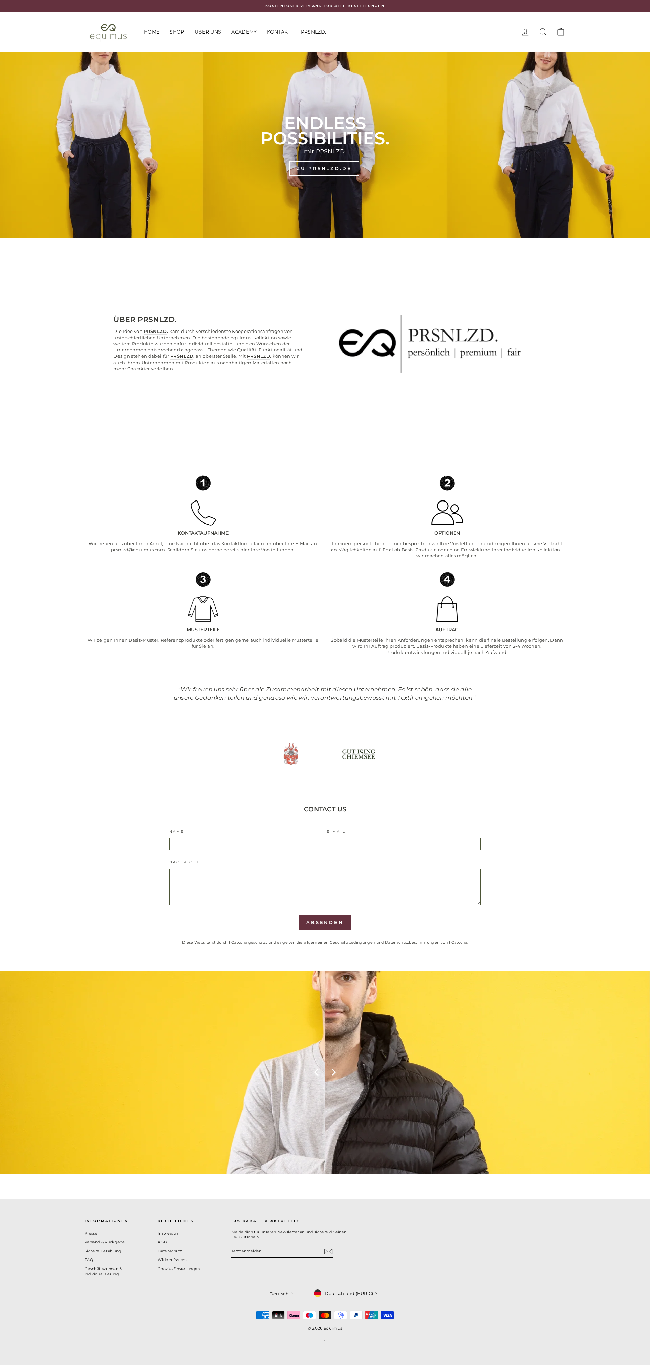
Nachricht (184, 862)
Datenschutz (170, 1251)
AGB (162, 1242)
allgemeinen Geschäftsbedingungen (339, 942)
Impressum (169, 1233)
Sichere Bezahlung (103, 1251)
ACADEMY (244, 32)
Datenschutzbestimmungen (412, 942)
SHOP (177, 32)
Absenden (325, 922)
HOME (151, 32)
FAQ (89, 1259)
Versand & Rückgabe (105, 1242)
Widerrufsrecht (172, 1259)
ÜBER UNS (208, 32)
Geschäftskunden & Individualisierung (103, 1271)
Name (176, 831)
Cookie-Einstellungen (179, 1268)
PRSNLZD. (313, 32)
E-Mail (336, 831)
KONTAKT (279, 32)
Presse (91, 1233)
